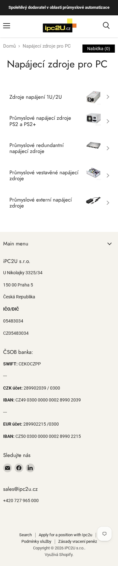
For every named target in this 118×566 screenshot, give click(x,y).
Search (25, 534)
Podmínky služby (36, 541)
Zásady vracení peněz (77, 541)
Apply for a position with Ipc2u (65, 534)
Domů (9, 46)
